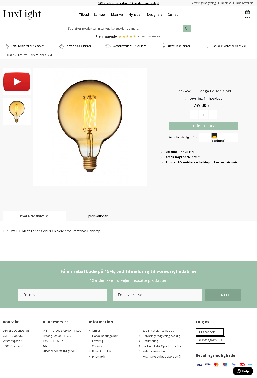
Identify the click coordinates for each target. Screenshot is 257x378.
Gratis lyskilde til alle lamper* (27, 46)
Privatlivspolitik (101, 351)
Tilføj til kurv (203, 125)
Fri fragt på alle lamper (78, 46)
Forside (10, 55)
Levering (97, 341)
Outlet (172, 14)
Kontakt (226, 3)
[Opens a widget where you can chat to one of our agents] (243, 371)
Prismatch (98, 356)
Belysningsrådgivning (203, 3)
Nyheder (135, 14)
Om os (96, 330)
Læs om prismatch (226, 162)
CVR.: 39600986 (13, 336)
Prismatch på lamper (178, 46)
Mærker (117, 14)
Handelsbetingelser (105, 336)
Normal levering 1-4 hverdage (129, 46)
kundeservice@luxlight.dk (59, 351)
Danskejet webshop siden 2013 (229, 46)
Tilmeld (223, 295)
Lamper (100, 14)
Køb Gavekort (244, 3)
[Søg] (187, 28)
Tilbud (84, 14)
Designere (155, 14)
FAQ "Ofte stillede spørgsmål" (162, 356)
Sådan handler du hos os (158, 330)
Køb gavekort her (154, 351)
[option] (17, 82)
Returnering (150, 341)
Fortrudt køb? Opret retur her (162, 346)
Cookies (97, 346)
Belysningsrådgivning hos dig (161, 336)
